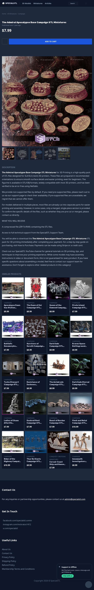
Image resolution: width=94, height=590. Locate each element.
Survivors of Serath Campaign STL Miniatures (35, 345)
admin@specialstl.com (75, 499)
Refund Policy (8, 565)
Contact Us (7, 553)
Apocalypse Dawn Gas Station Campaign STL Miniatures (12, 306)
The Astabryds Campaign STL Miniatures (56, 383)
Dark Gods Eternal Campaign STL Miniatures (80, 383)
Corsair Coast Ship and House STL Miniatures (56, 463)
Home (4, 14)
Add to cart (50, 41)
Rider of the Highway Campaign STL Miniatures (13, 460)
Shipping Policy (9, 561)
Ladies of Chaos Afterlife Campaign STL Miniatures (11, 422)
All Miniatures (12, 14)
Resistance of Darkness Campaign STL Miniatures (33, 383)
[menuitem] (8, 153)
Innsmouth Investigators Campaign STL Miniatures (79, 460)
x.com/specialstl (10, 528)
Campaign (21, 14)
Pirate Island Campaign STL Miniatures (79, 306)
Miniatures (37, 3)
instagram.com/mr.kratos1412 (17, 524)
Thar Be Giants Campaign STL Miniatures (34, 460)
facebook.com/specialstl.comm (17, 520)
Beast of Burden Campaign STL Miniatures (57, 422)
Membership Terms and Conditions (18, 569)
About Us (6, 549)
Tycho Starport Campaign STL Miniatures (11, 383)
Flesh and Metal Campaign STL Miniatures (79, 422)
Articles (48, 3)
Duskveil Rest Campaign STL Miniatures (33, 422)
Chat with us (67, 576)
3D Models (26, 3)
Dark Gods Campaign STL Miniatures (56, 345)
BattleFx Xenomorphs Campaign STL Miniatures (11, 345)
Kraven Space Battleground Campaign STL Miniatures (79, 345)
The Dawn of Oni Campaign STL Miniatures (34, 306)
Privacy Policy (8, 557)
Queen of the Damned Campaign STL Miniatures (58, 306)
